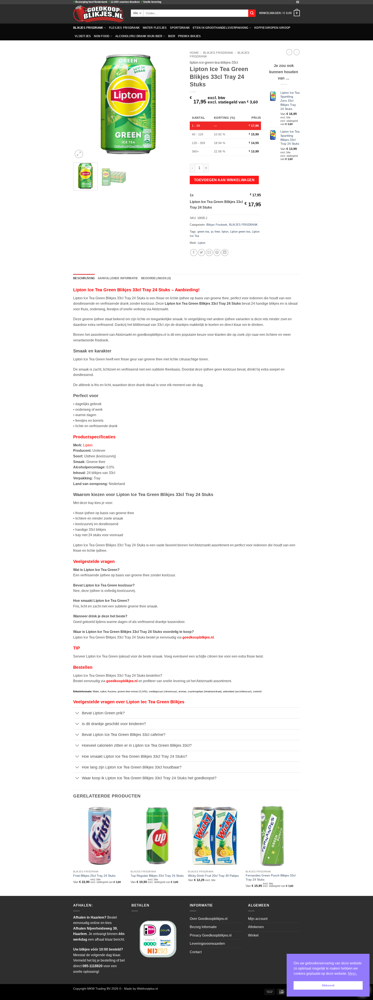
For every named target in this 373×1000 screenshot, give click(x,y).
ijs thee (215, 231)
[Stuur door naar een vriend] (209, 252)
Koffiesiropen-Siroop (272, 27)
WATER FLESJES (155, 27)
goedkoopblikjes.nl (198, 637)
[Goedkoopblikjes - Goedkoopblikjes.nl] (98, 13)
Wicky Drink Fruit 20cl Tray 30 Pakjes (213, 875)
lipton (225, 231)
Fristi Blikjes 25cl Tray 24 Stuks (94, 875)
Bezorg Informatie (203, 927)
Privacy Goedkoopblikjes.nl (211, 935)
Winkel (253, 935)
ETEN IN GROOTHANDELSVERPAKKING (220, 27)
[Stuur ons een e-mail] (297, 2)
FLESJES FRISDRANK (124, 27)
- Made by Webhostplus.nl (140, 988)
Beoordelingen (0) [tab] (156, 278)
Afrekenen (256, 927)
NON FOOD (101, 36)
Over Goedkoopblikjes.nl (209, 919)
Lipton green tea (240, 231)
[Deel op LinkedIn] (224, 252)
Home (194, 52)
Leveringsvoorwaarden (207, 943)
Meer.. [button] (352, 973)
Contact (196, 952)
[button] (279, 13)
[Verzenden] (252, 13)
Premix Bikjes (189, 36)
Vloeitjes (83, 36)
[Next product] (289, 52)
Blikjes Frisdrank (216, 224)
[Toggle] (77, 713)
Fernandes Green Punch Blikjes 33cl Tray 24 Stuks (271, 877)
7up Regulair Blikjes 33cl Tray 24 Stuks (157, 875)
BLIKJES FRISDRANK (88, 27)
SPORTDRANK (180, 27)
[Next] (176, 104)
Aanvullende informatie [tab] (118, 278)
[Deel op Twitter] (201, 252)
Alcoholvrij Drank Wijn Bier (138, 36)
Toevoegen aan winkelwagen (224, 180)
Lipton (201, 242)
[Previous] (81, 104)
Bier (171, 36)
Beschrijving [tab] (84, 278)
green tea (203, 231)
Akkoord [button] (328, 985)
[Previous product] (297, 52)
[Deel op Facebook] (193, 252)
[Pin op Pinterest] (217, 252)
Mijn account (257, 919)
